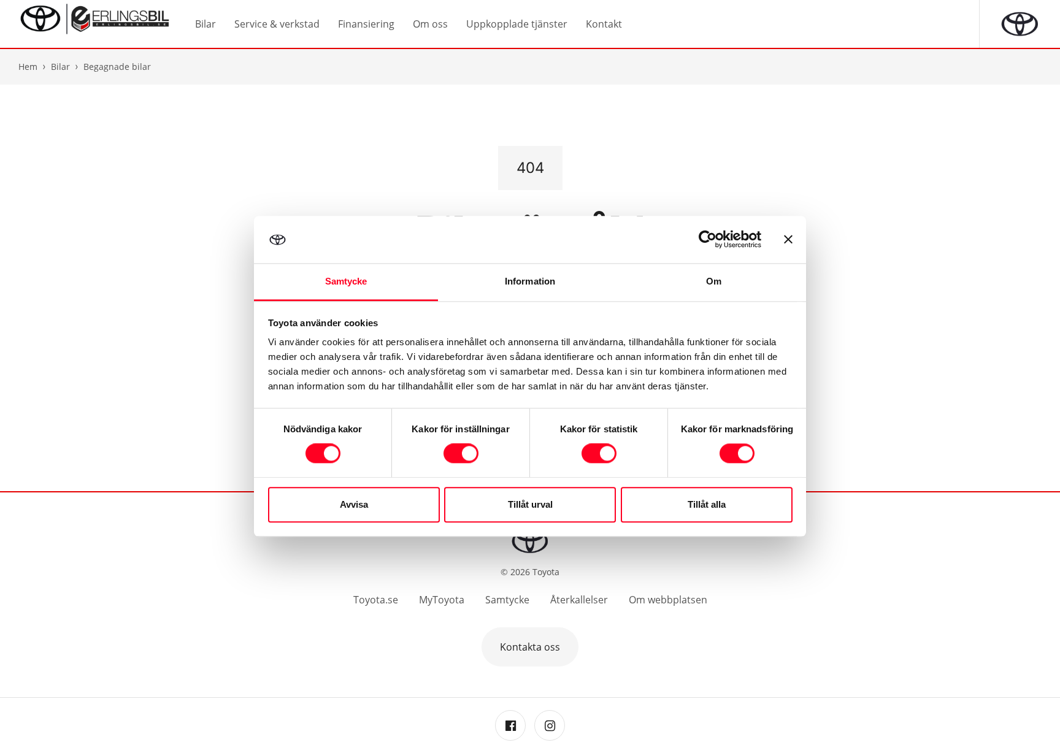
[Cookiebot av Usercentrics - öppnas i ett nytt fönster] (707, 240)
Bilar (60, 66)
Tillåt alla (707, 504)
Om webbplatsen (668, 599)
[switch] (461, 454)
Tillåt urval (530, 504)
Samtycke (507, 599)
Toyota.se (375, 599)
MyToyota (441, 599)
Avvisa (354, 504)
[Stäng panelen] (788, 239)
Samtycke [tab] (346, 281)
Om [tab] (713, 281)
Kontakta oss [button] (530, 647)
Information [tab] (530, 281)
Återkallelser (579, 599)
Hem (27, 66)
